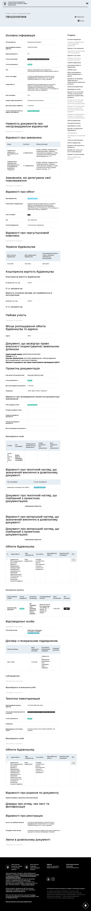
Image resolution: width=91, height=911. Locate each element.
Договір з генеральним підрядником (74, 129)
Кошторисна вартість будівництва (74, 66)
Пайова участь (72, 69)
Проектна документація (75, 86)
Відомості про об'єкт (74, 55)
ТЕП (73, 560)
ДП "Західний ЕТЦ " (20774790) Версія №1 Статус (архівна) (33, 608)
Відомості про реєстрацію (75, 154)
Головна (8, 13)
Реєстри (14, 13)
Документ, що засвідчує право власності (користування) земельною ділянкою (76, 81)
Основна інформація (74, 39)
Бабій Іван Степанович (35, 630)
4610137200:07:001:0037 (31, 354)
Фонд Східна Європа (28, 884)
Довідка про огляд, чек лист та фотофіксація (74, 150)
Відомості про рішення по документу (75, 146)
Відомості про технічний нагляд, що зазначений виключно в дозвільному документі (75, 94)
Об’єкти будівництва (73, 120)
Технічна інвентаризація (75, 140)
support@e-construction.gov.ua (15, 891)
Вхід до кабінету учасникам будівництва (19, 901)
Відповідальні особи (74, 89)
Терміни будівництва (74, 62)
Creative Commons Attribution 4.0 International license (21, 895)
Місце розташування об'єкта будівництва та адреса (74, 74)
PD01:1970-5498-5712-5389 (35, 375)
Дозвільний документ (24, 13)
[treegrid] (41, 567)
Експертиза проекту (73, 123)
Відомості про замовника (75, 48)
